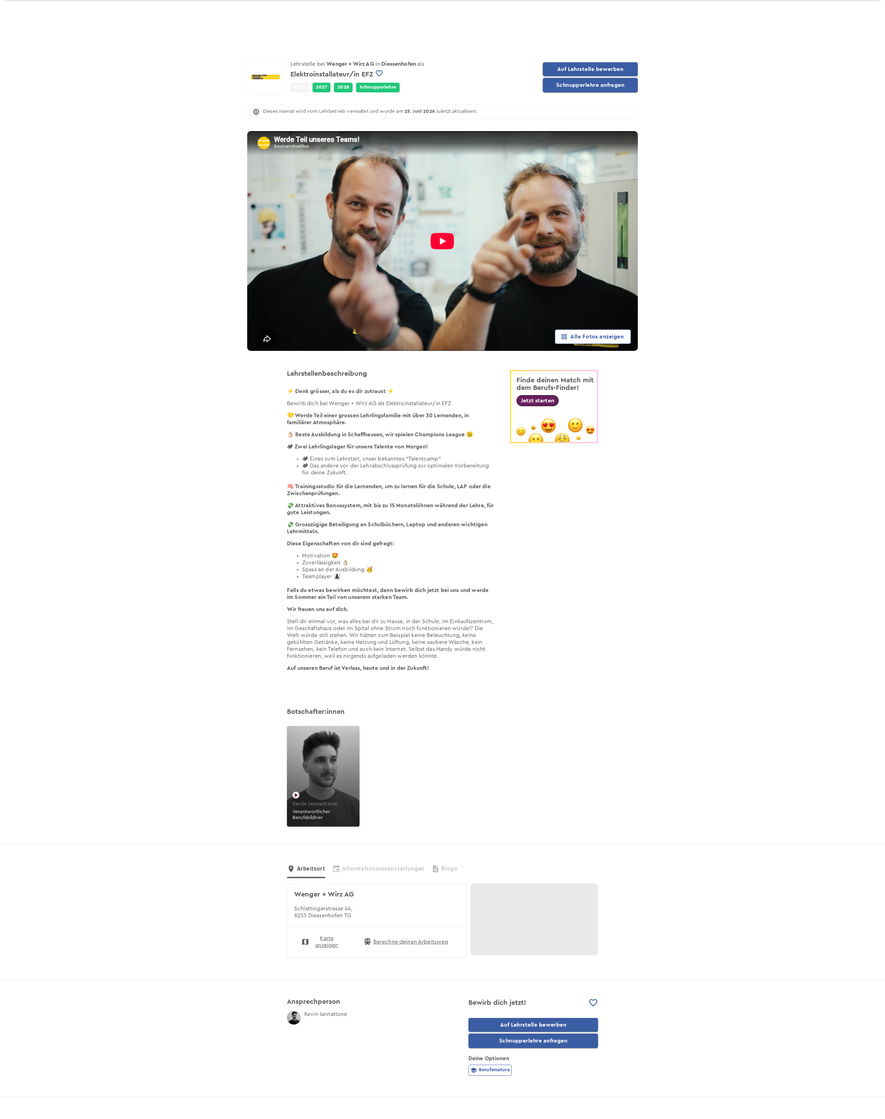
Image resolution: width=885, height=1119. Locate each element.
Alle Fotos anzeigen (597, 336)
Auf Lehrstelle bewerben (590, 69)
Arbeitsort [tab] (311, 868)
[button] (322, 87)
